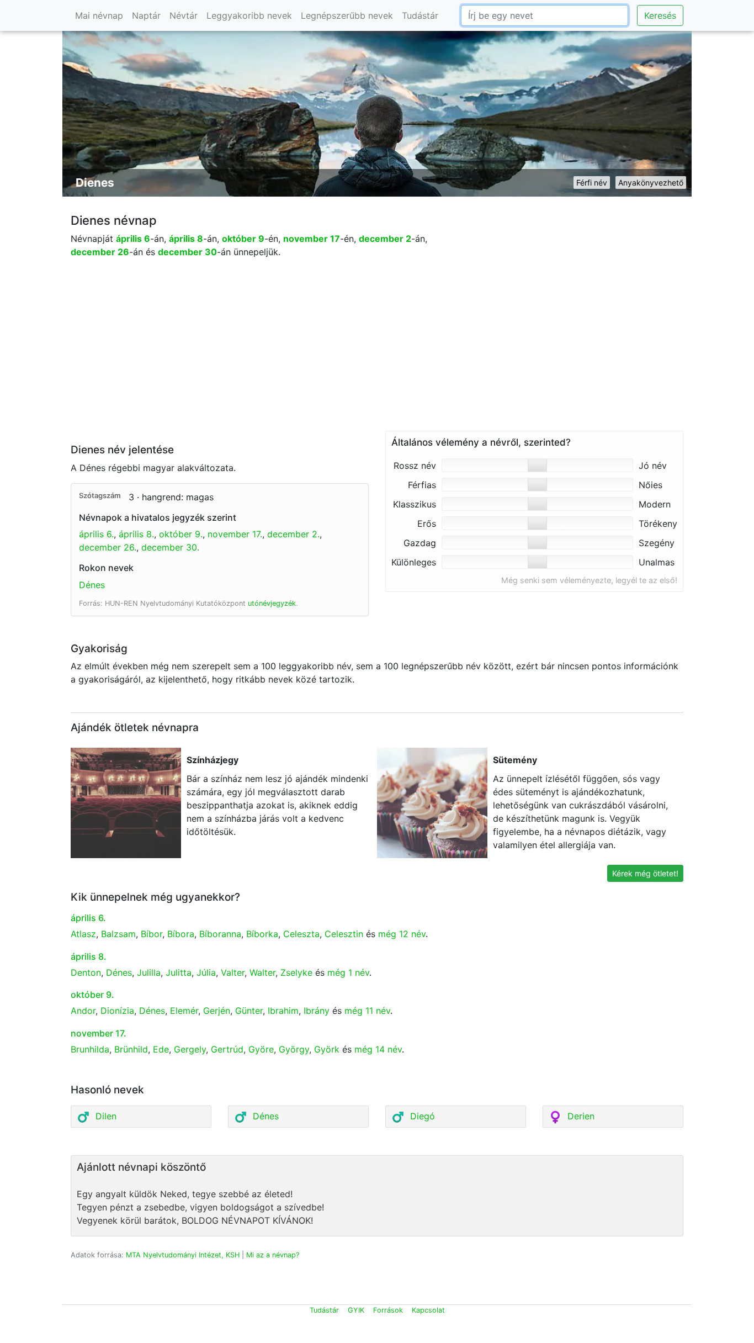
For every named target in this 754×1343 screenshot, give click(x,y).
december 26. (107, 547)
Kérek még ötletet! (645, 873)
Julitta (179, 972)
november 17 (311, 238)
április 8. (136, 534)
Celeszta (301, 933)
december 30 (187, 251)
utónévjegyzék (272, 603)
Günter (249, 1010)
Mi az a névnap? (272, 1255)
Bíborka (262, 933)
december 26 (100, 251)
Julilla (149, 972)
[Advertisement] (377, 353)
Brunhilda (90, 1049)
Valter (233, 972)
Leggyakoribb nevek (249, 15)
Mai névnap (99, 15)
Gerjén (216, 1010)
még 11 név (367, 1010)
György (294, 1049)
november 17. (235, 534)
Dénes (92, 584)
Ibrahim (283, 1010)
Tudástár (420, 15)
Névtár (183, 15)
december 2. (293, 534)
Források (388, 1310)
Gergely (190, 1049)
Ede (161, 1049)
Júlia (206, 972)
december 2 (385, 238)
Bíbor (151, 933)
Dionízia (117, 1010)
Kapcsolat (428, 1310)
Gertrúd (227, 1049)
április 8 (186, 238)
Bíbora (180, 933)
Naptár (146, 15)
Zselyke (296, 972)
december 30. (170, 547)
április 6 (133, 238)
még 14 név (378, 1049)
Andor (83, 1010)
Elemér (184, 1010)
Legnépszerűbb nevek (347, 15)
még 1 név (348, 972)
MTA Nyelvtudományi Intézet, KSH (183, 1255)
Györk (326, 1049)
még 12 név (402, 933)
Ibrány (317, 1010)
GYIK (356, 1310)
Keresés (660, 15)
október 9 (243, 238)
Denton (86, 972)
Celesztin (344, 933)
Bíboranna (220, 933)
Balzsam (118, 933)
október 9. (181, 534)
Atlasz (83, 933)
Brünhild (131, 1049)
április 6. (96, 534)
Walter (262, 972)
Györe (261, 1049)
